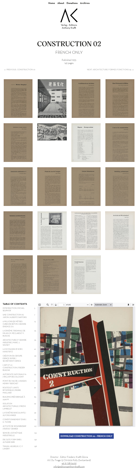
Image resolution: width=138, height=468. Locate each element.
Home (51, 3)
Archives (85, 3)
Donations (72, 3)
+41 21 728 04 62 (69, 463)
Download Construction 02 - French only (86, 436)
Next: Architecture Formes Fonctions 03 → (110, 69)
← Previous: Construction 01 (19, 69)
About (60, 3)
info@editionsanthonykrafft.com (69, 466)
